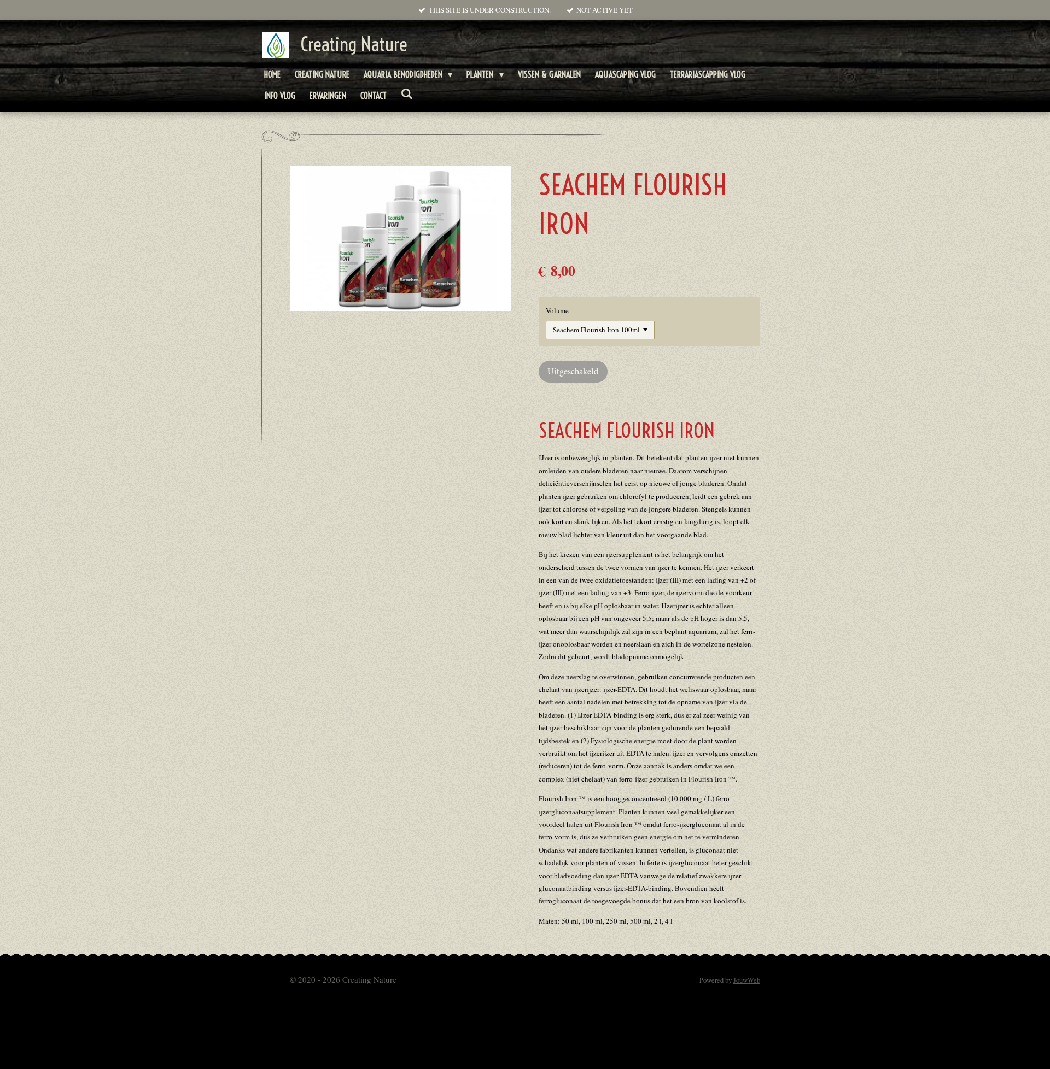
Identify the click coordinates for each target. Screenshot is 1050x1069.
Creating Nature (353, 44)
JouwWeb (746, 980)
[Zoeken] (407, 93)
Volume (557, 310)
